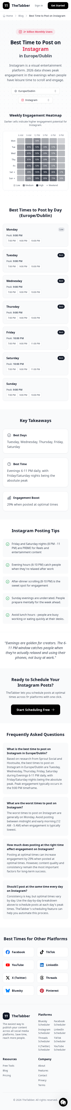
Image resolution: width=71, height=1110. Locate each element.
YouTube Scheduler (60, 1048)
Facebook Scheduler (60, 1022)
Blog (21, 15)
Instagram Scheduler (44, 1031)
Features (43, 1070)
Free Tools (8, 1065)
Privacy (42, 1080)
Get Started (58, 5)
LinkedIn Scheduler (60, 1031)
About (41, 1065)
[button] (63, 1102)
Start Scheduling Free (33, 710)
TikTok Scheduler (60, 1039)
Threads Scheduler (44, 1039)
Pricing (7, 1075)
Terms (41, 1085)
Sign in (39, 5)
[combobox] (35, 91)
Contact (42, 1075)
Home (9, 15)
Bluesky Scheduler (44, 1022)
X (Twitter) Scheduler (44, 1048)
